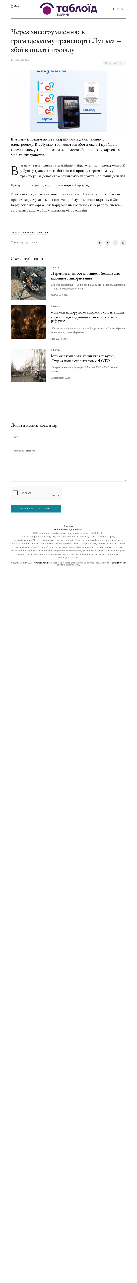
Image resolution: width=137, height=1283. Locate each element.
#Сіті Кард (42, 232)
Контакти (68, 526)
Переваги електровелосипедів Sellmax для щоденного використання (85, 276)
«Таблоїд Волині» (42, 563)
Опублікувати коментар (36, 508)
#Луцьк (15, 232)
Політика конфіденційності (68, 529)
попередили (32, 185)
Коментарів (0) (21, 243)
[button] (15, 6)
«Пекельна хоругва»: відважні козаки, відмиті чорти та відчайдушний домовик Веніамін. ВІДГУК (88, 317)
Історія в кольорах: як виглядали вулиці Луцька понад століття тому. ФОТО (83, 358)
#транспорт (27, 232)
